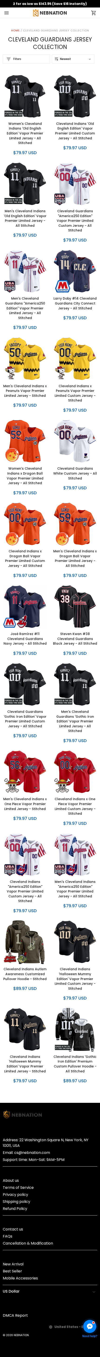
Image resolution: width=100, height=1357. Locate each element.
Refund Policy (15, 1208)
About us (11, 1180)
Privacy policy (15, 1194)
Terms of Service (18, 1187)
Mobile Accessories (20, 1278)
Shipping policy (16, 1201)
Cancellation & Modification (28, 1243)
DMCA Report (15, 1315)
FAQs (7, 1236)
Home (15, 30)
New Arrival (13, 1264)
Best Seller (12, 1271)
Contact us (13, 1229)
